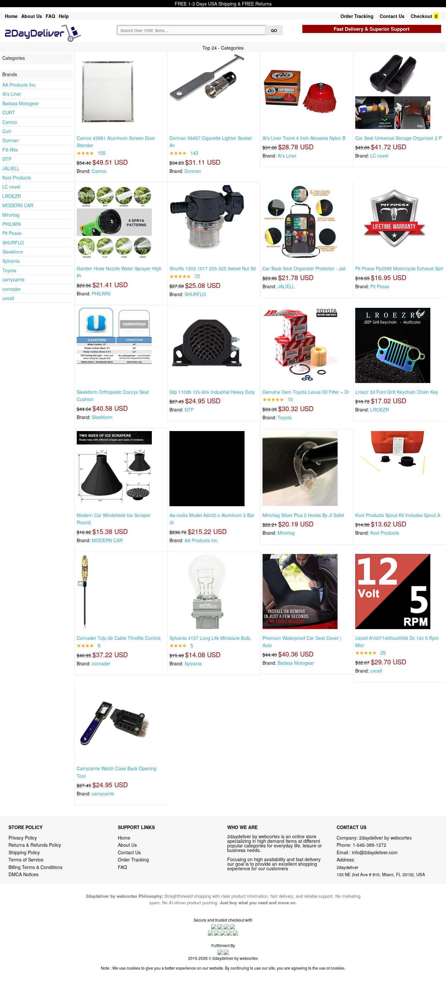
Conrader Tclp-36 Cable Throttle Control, (119, 638)
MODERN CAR (17, 205)
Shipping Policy (24, 852)
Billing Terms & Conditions (35, 867)
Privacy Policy (22, 837)
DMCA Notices (23, 874)
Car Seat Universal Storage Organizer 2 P (398, 138)
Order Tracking (357, 16)
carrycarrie (13, 279)
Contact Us (392, 16)
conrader (11, 289)
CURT (8, 112)
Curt (6, 131)
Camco (9, 122)
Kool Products (16, 177)
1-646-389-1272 (369, 845)
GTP (6, 159)
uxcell (8, 298)
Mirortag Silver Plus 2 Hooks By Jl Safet (303, 515)
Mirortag (11, 214)
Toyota (9, 270)
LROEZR (11, 196)
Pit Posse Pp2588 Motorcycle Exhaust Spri (399, 268)
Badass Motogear (20, 103)
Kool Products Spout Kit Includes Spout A (397, 515)
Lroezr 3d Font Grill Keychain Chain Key (396, 392)
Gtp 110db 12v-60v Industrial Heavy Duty (212, 392)
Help (64, 16)
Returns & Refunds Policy (34, 845)
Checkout (421, 16)
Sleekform (12, 251)
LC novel (11, 186)
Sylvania (11, 261)
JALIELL (11, 168)
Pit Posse (12, 233)
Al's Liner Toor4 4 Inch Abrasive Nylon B (304, 138)
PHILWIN (11, 224)
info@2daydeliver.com (375, 852)
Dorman (10, 140)
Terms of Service (25, 859)
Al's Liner (11, 94)
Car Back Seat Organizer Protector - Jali (304, 268)
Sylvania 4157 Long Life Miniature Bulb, (210, 638)
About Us (31, 16)
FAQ (50, 16)
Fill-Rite (10, 149)
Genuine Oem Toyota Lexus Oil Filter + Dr (306, 392)
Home (11, 16)
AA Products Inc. (19, 84)
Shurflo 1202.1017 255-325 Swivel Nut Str (212, 268)
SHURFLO (13, 242)
